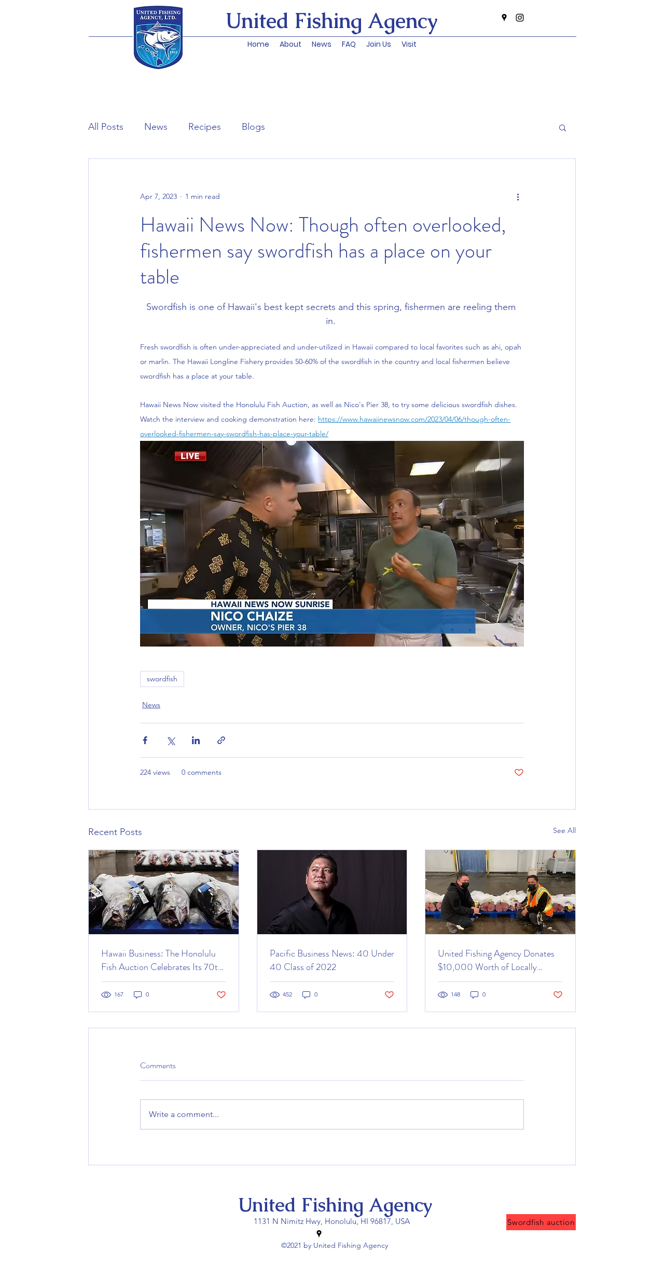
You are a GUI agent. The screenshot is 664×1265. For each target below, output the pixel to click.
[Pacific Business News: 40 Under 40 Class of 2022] (332, 892)
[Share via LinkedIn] (196, 740)
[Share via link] (221, 740)
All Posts (105, 126)
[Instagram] (520, 17)
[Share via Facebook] (145, 740)
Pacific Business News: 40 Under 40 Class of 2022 (332, 960)
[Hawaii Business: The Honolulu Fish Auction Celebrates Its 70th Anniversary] (164, 892)
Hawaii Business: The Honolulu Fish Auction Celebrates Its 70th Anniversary (162, 960)
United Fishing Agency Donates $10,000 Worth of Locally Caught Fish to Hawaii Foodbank (498, 960)
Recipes (204, 126)
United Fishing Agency (335, 1205)
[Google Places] (504, 17)
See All (564, 830)
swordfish (162, 678)
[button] (322, 44)
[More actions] (517, 196)
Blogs (253, 126)
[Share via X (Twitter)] (170, 740)
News (156, 126)
